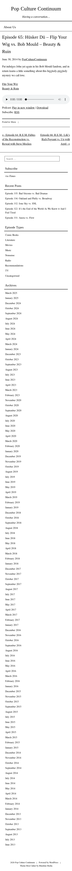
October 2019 (12, 466)
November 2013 (13, 819)
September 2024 (13, 313)
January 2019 (11, 507)
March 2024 (11, 344)
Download (42, 107)
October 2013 (12, 824)
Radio (8, 260)
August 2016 (11, 650)
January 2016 (11, 686)
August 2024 (11, 318)
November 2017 (13, 573)
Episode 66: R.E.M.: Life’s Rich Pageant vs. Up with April (55, 139)
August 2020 (11, 415)
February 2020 (12, 446)
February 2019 (12, 502)
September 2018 (13, 522)
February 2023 (12, 395)
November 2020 (13, 400)
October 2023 (12, 359)
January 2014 (11, 808)
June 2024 (10, 328)
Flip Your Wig (10, 84)
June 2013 (10, 844)
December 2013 (13, 814)
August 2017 (11, 589)
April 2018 (10, 548)
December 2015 (13, 691)
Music (13, 121)
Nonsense (10, 255)
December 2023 (13, 354)
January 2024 (11, 349)
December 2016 (13, 630)
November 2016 (13, 635)
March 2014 (11, 798)
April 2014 (10, 793)
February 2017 (12, 619)
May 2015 (10, 727)
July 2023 (10, 374)
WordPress (53, 862)
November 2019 (13, 461)
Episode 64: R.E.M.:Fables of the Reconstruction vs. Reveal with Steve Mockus (18, 139)
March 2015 (11, 737)
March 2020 (11, 441)
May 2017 (10, 604)
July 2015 (10, 716)
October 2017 (12, 579)
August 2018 (11, 528)
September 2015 (13, 706)
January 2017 (11, 624)
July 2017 (10, 594)
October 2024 (12, 308)
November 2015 (13, 696)
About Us (10, 27)
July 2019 (10, 476)
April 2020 (10, 436)
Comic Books (12, 235)
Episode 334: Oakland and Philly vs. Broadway (28, 198)
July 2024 (10, 323)
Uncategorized (12, 275)
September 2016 (13, 645)
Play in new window (23, 107)
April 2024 (10, 338)
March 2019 (11, 497)
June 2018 (10, 538)
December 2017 (13, 568)
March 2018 (11, 553)
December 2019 (13, 456)
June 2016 (10, 660)
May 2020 (10, 430)
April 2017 (10, 609)
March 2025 (11, 293)
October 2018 (12, 517)
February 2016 (12, 681)
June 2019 (10, 481)
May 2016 (10, 665)
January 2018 (11, 563)
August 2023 (11, 369)
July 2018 (10, 533)
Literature (10, 240)
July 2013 (10, 839)
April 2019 (10, 492)
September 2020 (13, 410)
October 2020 (12, 405)
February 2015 (12, 742)
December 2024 (13, 303)
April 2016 (10, 671)
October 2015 (12, 701)
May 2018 (10, 543)
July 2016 (10, 655)
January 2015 (11, 747)
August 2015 (11, 711)
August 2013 (11, 834)
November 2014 (13, 757)
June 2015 (10, 722)
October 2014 (12, 762)
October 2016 (12, 640)
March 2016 (11, 676)
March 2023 (11, 390)
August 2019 (11, 471)
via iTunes (10, 176)
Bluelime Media (45, 865)
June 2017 (10, 599)
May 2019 (10, 487)
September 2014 (13, 768)
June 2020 (10, 425)
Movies (8, 245)
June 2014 (10, 783)
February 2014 (12, 803)
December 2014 (13, 752)
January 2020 (11, 451)
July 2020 (10, 420)
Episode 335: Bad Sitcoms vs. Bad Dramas (26, 193)
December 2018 (13, 512)
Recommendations (14, 265)
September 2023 (13, 364)
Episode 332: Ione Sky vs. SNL (21, 203)
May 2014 (10, 788)
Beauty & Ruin (10, 88)
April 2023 (10, 384)
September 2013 (13, 829)
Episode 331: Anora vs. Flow (19, 217)
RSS (16, 112)
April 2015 (10, 732)
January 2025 (11, 298)
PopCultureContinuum (34, 59)
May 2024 (10, 333)
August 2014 (11, 773)
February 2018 (12, 558)
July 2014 (10, 778)
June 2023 (10, 379)
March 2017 (11, 614)
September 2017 (13, 584)
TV (7, 270)
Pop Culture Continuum (36, 8)
